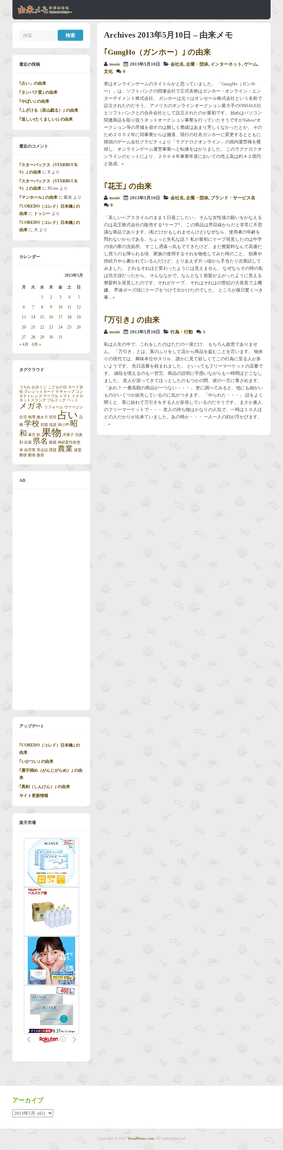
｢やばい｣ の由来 (34, 101)
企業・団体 (197, 64)
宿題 (44, 425)
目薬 (28, 442)
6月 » (36, 344)
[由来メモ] (45, 12)
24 (60, 327)
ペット (72, 400)
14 (33, 317)
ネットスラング (32, 400)
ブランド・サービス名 (233, 198)
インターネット (226, 64)
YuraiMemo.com (140, 1138)
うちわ (25, 387)
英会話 (42, 450)
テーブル (50, 396)
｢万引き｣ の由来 (132, 319)
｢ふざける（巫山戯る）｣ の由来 (48, 110)
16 (51, 317)
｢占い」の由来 (32, 83)
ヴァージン (73, 407)
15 (42, 317)
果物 (51, 432)
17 (60, 317)
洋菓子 (68, 435)
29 (42, 337)
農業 (65, 449)
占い (68, 414)
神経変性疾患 (69, 442)
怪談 (53, 425)
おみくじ (39, 387)
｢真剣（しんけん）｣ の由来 (44, 786)
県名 (40, 441)
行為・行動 (181, 332)
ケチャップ (65, 391)
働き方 (42, 417)
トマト (65, 396)
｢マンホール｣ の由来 (38, 197)
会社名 (177, 64)
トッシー (42, 213)
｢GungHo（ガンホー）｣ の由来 (157, 52)
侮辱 (32, 417)
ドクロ (77, 396)
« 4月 (24, 344)
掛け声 (63, 425)
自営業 (30, 450)
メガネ (31, 406)
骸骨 (40, 455)
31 (60, 337)
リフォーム (53, 407)
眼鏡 (53, 442)
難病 (32, 455)
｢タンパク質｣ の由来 (38, 92)
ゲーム (250, 64)
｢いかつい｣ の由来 (36, 761)
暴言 (32, 435)
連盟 (77, 450)
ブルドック (56, 400)
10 (60, 307)
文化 (108, 71)
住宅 (23, 417)
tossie (114, 64)
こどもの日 (57, 387)
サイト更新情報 (33, 795)
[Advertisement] (51, 599)
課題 (53, 450)
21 (33, 327)
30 (51, 337)
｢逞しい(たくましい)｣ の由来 (46, 119)
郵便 (23, 455)
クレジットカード (39, 391)
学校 (31, 423)
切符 (53, 417)
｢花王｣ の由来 (128, 186)
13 (24, 317)
